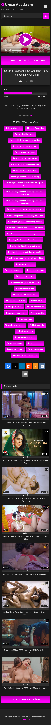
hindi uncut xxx (36, 343)
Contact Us (25, 719)
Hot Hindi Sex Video (26, 134)
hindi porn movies (37, 307)
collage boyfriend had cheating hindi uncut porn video (26, 193)
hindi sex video (26, 319)
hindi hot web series (26, 288)
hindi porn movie (15, 307)
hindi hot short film (26, 276)
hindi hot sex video (36, 270)
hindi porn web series (17, 313)
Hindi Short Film (14, 128)
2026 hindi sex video (26, 152)
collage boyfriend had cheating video (26, 240)
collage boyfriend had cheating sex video (26, 228)
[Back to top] (43, 717)
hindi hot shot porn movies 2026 (26, 282)
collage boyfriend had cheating (26, 177)
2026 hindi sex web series (26, 158)
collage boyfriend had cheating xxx (26, 246)
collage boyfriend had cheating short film (26, 234)
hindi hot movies (14, 270)
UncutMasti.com (18, 4)
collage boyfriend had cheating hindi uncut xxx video (26, 201)
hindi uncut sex (16, 343)
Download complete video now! (27, 60)
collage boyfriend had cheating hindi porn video (26, 184)
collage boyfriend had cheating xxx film (26, 252)
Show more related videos (25, 699)
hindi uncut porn (26, 331)
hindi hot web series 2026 (26, 295)
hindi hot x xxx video (16, 301)
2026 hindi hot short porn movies (26, 140)
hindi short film (38, 325)
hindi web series (16, 349)
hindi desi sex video (26, 264)
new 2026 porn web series (26, 355)
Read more (24, 115)
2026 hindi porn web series (26, 146)
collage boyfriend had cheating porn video (26, 215)
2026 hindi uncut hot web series (26, 164)
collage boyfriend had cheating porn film (26, 209)
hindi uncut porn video (26, 337)
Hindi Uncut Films (37, 128)
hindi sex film (38, 313)
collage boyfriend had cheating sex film (26, 221)
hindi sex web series (16, 325)
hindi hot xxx (38, 301)
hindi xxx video (37, 349)
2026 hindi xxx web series (26, 170)
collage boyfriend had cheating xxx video (26, 258)
